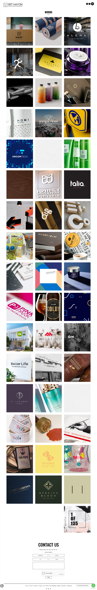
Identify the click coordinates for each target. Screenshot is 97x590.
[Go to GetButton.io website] (93, 588)
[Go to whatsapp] (93, 585)
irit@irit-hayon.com (39, 586)
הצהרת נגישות (28, 586)
